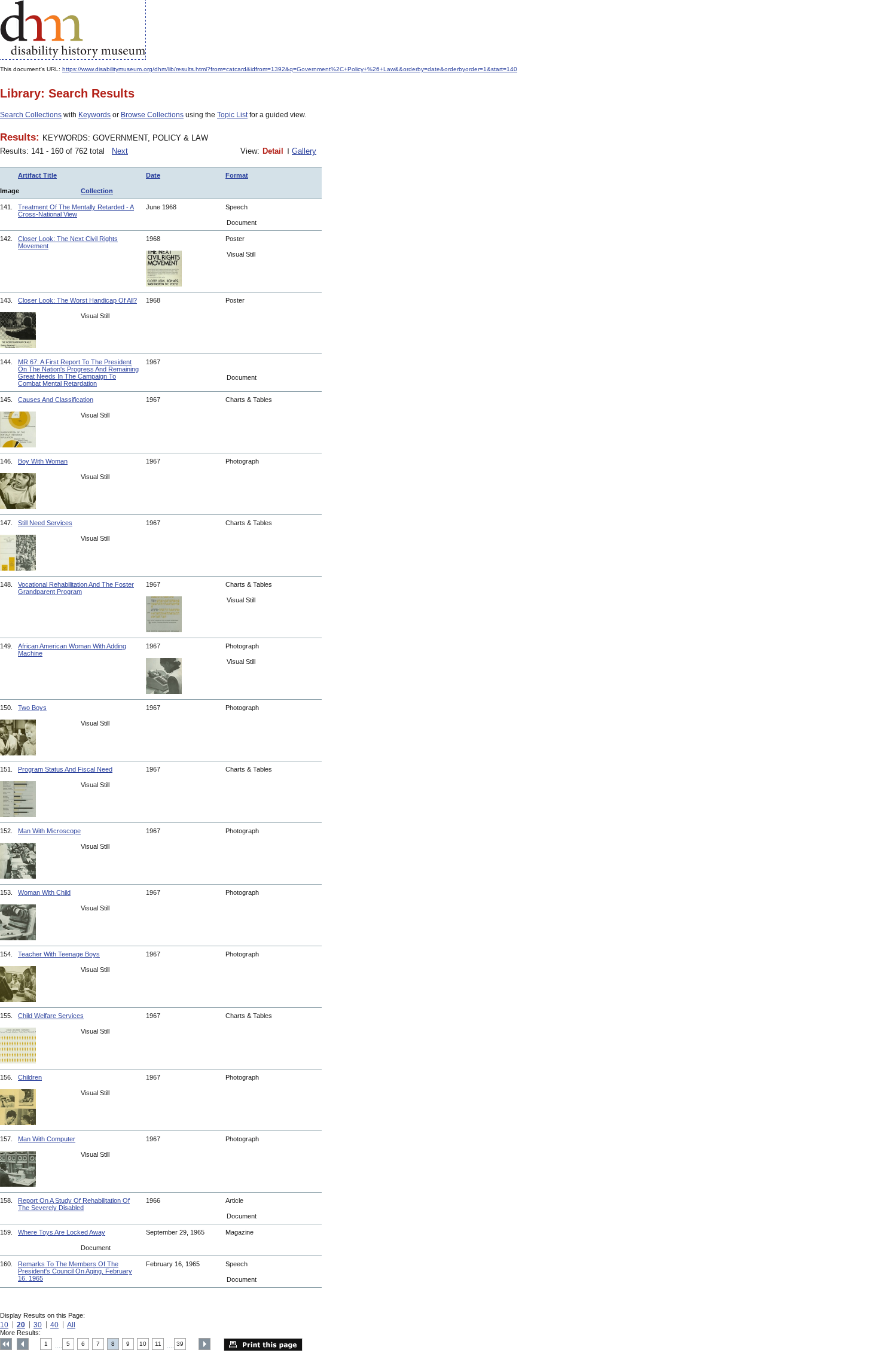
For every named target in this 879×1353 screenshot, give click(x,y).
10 (4, 1325)
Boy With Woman (43, 461)
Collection (97, 190)
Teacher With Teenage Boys (59, 954)
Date (153, 175)
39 (180, 1343)
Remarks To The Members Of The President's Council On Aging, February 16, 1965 (75, 1271)
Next (120, 151)
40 (54, 1325)
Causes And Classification (55, 399)
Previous (23, 1344)
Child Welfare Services (51, 1015)
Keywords (94, 115)
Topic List (232, 115)
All (71, 1325)
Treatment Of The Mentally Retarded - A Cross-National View (76, 210)
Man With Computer (46, 1138)
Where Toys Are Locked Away (61, 1232)
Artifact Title (37, 175)
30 (37, 1325)
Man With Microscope (49, 830)
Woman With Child (44, 892)
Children (30, 1077)
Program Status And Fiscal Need (65, 769)
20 (21, 1325)
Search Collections (31, 115)
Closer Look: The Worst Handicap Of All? (77, 300)
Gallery (304, 151)
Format (236, 175)
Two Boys (32, 707)
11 (158, 1343)
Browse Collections (152, 115)
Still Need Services (45, 522)
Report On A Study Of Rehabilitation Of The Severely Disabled (74, 1204)
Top (6, 1344)
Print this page (263, 1344)
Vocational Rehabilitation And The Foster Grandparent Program (76, 588)
